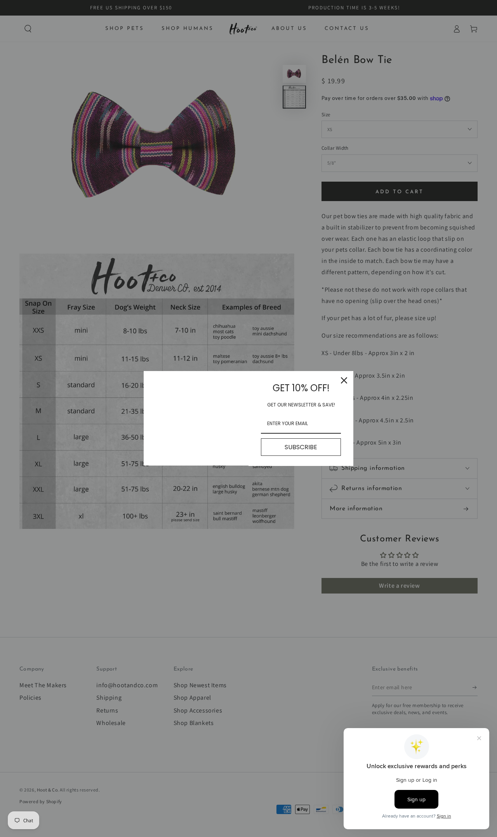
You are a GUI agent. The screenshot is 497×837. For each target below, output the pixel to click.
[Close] (344, 380)
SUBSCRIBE (301, 447)
